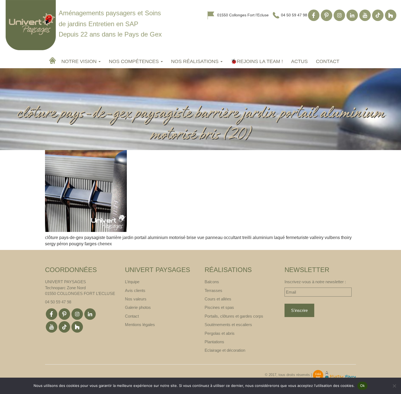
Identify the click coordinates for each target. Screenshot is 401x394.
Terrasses (213, 290)
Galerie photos (138, 307)
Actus (299, 61)
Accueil (53, 60)
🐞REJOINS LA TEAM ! (257, 61)
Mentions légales (140, 324)
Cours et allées (218, 299)
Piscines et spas (219, 307)
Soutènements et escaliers (228, 324)
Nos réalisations (195, 61)
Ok (362, 385)
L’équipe (132, 281)
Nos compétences (134, 61)
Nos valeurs (135, 299)
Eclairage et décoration (225, 350)
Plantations (214, 341)
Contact (327, 61)
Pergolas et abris (220, 333)
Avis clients (135, 290)
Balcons (212, 281)
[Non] (394, 386)
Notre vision (79, 61)
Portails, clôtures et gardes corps (234, 316)
